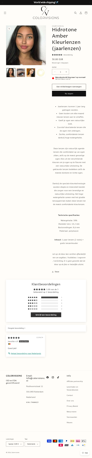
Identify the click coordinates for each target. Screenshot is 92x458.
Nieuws (69, 422)
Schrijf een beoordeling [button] (46, 315)
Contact (70, 395)
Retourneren (72, 412)
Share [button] (57, 272)
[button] (5, 13)
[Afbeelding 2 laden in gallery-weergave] (21, 72)
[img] (14, 338)
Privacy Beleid (72, 406)
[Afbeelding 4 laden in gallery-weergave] (40, 72)
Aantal (54, 67)
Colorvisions (15, 452)
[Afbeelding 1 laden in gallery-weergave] (11, 72)
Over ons (70, 401)
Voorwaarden (72, 417)
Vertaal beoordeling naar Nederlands (26, 353)
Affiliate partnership (75, 381)
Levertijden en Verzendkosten (72, 388)
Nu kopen (69, 93)
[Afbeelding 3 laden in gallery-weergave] (30, 72)
